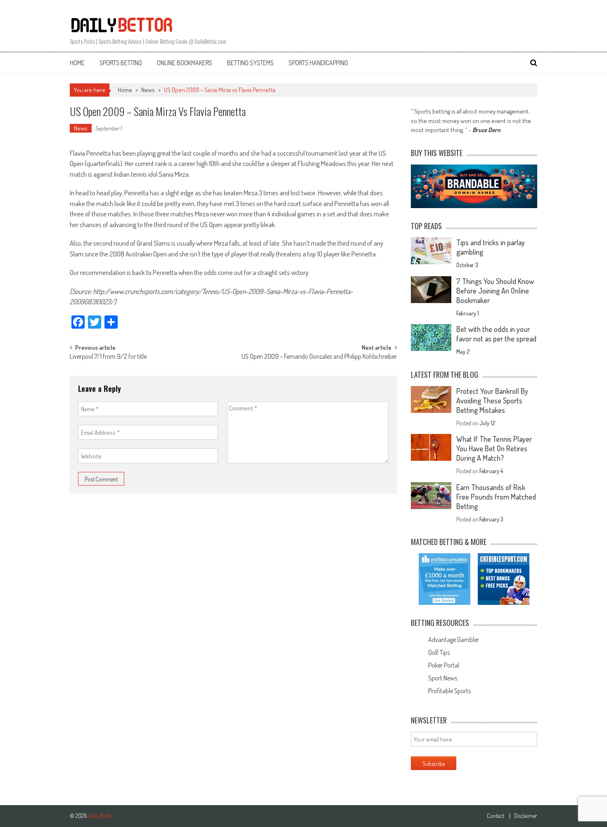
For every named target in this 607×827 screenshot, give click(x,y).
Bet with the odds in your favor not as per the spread (496, 334)
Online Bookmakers (184, 63)
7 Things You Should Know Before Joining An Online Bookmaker (495, 291)
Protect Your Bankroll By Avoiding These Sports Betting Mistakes (492, 400)
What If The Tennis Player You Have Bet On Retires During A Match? (494, 448)
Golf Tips (439, 652)
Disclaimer (525, 816)
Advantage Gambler (453, 639)
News (148, 90)
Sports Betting (121, 63)
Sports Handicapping (318, 63)
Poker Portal (443, 665)
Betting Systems (250, 63)
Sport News (442, 678)
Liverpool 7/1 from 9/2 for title (108, 357)
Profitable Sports (449, 691)
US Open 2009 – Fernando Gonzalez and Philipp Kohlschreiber (319, 357)
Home (77, 63)
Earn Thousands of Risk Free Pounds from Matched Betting (496, 497)
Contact (495, 816)
